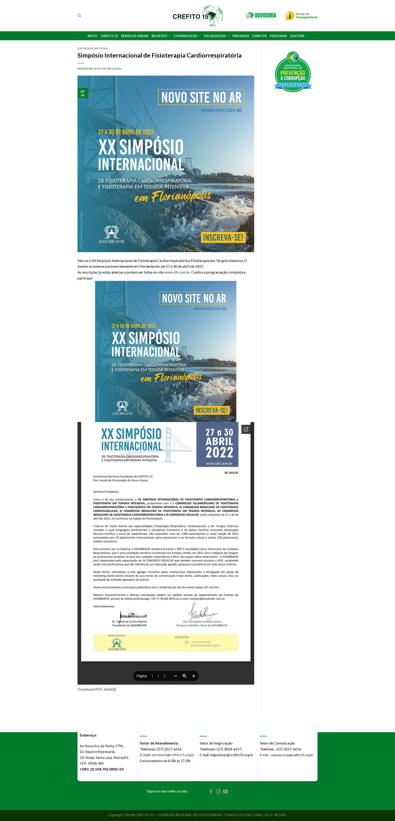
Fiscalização (215, 36)
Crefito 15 (109, 36)
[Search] (79, 15)
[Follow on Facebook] (211, 792)
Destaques (85, 48)
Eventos (259, 36)
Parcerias (240, 36)
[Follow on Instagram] (218, 792)
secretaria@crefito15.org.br (173, 755)
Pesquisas (278, 36)
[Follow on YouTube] (225, 792)
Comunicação (185, 36)
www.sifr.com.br (177, 272)
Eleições (297, 36)
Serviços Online (134, 36)
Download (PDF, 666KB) (96, 689)
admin (117, 68)
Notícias (101, 48)
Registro (159, 36)
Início (93, 36)
